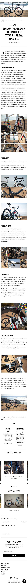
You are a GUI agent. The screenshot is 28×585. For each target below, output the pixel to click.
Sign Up (14, 555)
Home (2, 20)
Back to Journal (6, 534)
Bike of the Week (8, 519)
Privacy (3, 572)
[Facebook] (17, 25)
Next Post (23, 521)
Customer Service (5, 567)
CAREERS (3, 574)
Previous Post (5, 521)
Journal (6, 19)
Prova (15, 519)
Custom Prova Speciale (14, 510)
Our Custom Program (8, 443)
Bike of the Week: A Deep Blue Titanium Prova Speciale (14, 477)
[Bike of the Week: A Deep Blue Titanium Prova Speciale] (14, 467)
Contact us (20, 445)
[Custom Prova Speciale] (14, 501)
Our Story (3, 565)
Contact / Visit (5, 563)
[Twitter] (14, 25)
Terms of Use (4, 570)
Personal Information (16, 582)
